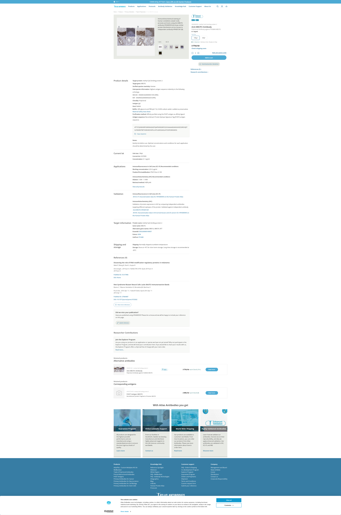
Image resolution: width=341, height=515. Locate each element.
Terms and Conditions (188, 481)
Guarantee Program (188, 474)
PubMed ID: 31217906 (121, 275)
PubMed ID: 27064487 (121, 297)
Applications (141, 6)
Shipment (184, 479)
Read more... (120, 350)
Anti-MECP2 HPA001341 (141, 210)
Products (131, 6)
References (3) (195, 69)
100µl (195, 38)
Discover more (208, 451)
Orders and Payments (188, 477)
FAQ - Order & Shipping (189, 468)
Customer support (187, 464)
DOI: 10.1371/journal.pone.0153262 (125, 299)
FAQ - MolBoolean (156, 474)
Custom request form (188, 483)
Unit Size (194, 34)
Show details (125, 511)
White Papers (154, 472)
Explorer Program (187, 472)
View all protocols (138, 187)
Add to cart (209, 58)
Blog (151, 481)
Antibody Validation (165, 6)
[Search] (217, 6)
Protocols (152, 6)
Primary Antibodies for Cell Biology (125, 483)
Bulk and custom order (219, 52)
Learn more (121, 451)
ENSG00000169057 (145, 231)
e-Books (153, 483)
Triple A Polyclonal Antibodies (123, 472)
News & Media (215, 470)
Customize (227, 505)
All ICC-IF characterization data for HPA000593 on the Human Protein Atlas (158, 197)
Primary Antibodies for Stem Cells (125, 486)
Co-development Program (190, 470)
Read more (178, 451)
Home (115, 12)
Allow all (229, 500)
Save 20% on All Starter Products (178, 2)
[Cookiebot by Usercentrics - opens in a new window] (109, 511)
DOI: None (117, 278)
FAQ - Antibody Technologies (159, 477)
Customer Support (195, 6)
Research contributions (199, 72)
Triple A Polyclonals (141, 12)
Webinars (153, 470)
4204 (139, 234)
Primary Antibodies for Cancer (124, 479)
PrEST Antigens (119, 477)
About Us (207, 6)
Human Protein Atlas (157, 486)
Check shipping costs (199, 48)
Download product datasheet (210, 64)
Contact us (149, 451)
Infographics (154, 479)
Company (214, 464)
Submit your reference (188, 486)
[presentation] (160, 47)
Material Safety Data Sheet (142, 112)
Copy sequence (141, 134)
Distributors (215, 474)
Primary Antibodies (129, 12)
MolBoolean (118, 470)
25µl (203, 38)
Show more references (123, 305)
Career (213, 472)
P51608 (141, 237)
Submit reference (124, 323)
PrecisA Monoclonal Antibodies (124, 474)
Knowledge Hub (180, 6)
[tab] (160, 47)
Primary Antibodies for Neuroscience (126, 481)
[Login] (222, 6)
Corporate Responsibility (219, 479)
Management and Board (219, 468)
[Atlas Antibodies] (120, 6)
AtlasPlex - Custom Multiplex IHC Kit (125, 468)
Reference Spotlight (157, 468)
